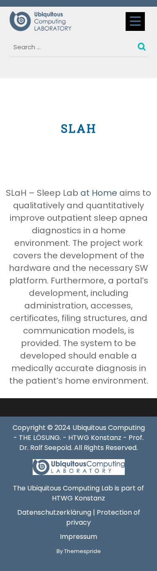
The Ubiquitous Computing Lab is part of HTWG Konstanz (78, 493)
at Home (97, 193)
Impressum (78, 536)
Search (143, 44)
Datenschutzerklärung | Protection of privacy (78, 517)
